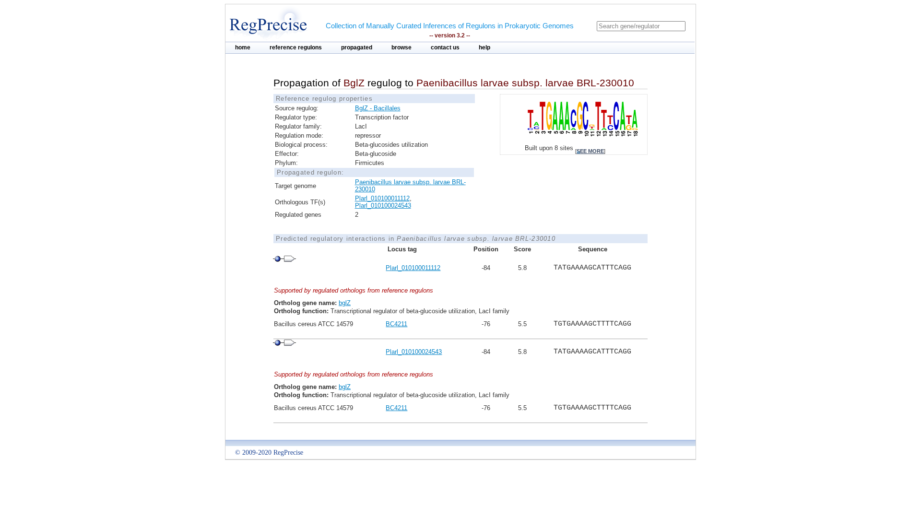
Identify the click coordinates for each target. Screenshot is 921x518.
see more (590, 151)
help (484, 47)
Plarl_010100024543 (383, 205)
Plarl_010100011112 (382, 198)
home (242, 47)
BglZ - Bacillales (378, 108)
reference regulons (296, 47)
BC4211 (396, 324)
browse (401, 47)
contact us (445, 47)
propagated (356, 47)
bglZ (345, 302)
